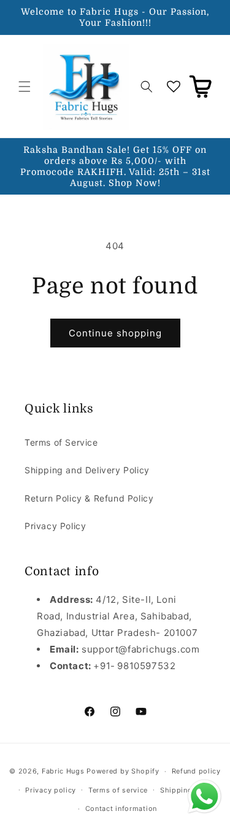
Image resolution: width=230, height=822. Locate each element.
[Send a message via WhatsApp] (204, 796)
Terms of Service (61, 442)
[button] (24, 86)
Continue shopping (115, 333)
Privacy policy (50, 790)
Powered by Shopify (122, 771)
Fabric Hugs (63, 771)
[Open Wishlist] (173, 86)
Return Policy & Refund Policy (89, 498)
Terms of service (118, 790)
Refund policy (196, 771)
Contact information (121, 808)
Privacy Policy (55, 526)
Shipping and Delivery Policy (87, 470)
